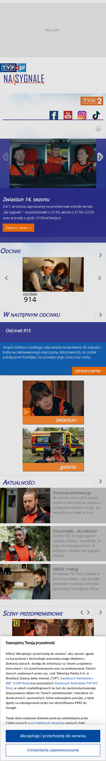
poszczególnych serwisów (46, 723)
